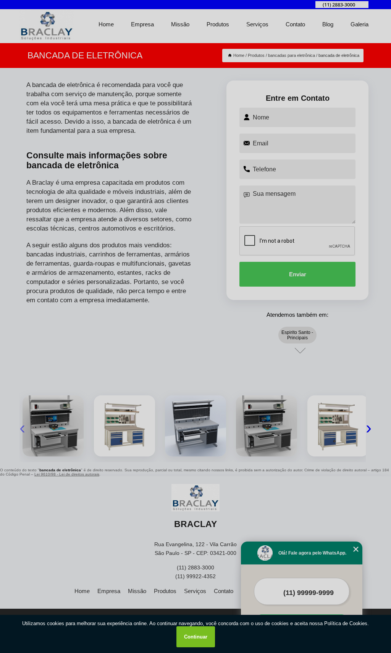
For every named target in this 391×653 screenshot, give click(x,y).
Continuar (195, 637)
